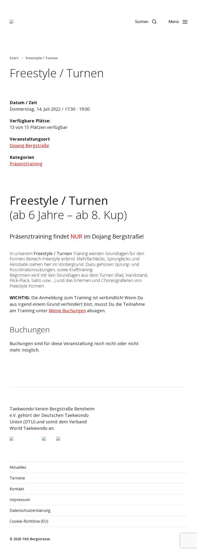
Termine (17, 478)
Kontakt (17, 488)
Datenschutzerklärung (30, 510)
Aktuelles (18, 467)
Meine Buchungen (67, 310)
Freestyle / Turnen (42, 58)
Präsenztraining (26, 164)
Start (14, 58)
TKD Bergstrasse (36, 539)
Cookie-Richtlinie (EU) (29, 521)
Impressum (20, 499)
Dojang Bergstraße (29, 145)
